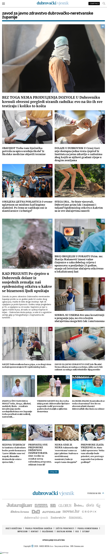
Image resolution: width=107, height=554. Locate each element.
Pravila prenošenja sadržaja (38, 528)
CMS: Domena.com (77, 546)
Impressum (22, 531)
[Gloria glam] (98, 505)
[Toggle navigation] (3, 3)
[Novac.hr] (71, 511)
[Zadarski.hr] (58, 517)
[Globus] (65, 505)
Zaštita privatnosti (65, 528)
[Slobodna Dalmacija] (41, 505)
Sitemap (86, 531)
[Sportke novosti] (53, 505)
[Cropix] (89, 511)
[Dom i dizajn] (35, 511)
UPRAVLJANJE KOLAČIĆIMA (53, 540)
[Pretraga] (104, 3)
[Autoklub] (51, 511)
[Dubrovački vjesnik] (36, 517)
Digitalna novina (64, 531)
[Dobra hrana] (20, 511)
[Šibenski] (75, 517)
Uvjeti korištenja (14, 528)
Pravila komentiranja (87, 528)
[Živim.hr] (79, 505)
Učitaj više (54, 472)
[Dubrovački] (53, 3)
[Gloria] (90, 505)
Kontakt (35, 531)
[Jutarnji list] (19, 505)
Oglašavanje (47, 531)
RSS (77, 531)
